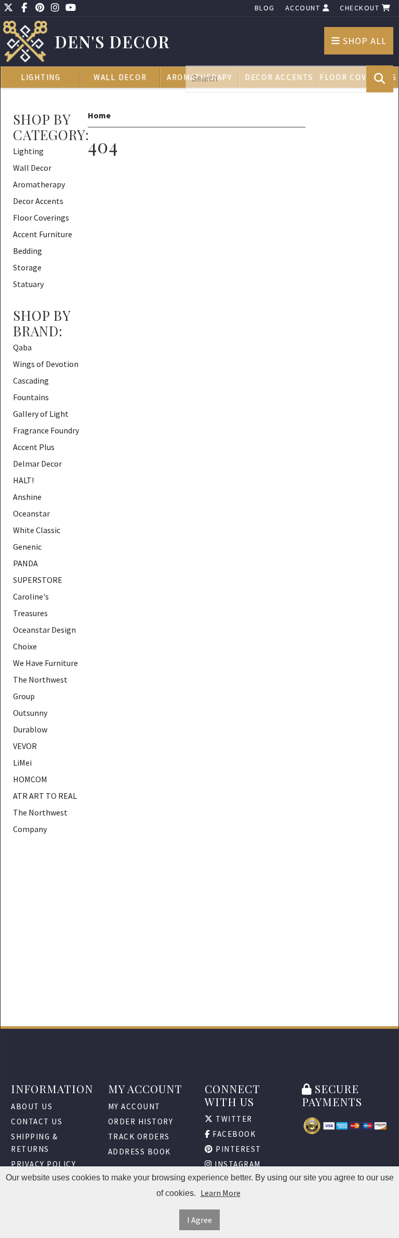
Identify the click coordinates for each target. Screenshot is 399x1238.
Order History (141, 1121)
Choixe (25, 646)
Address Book (139, 1152)
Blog (265, 7)
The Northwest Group (40, 687)
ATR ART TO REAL (45, 796)
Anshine (27, 497)
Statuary (28, 284)
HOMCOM (30, 779)
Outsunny (30, 713)
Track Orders (139, 1136)
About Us (31, 1106)
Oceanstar (31, 513)
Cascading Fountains (31, 388)
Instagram (236, 1164)
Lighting (41, 77)
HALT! (23, 480)
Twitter (233, 1119)
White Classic (36, 530)
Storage (27, 267)
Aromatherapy (39, 184)
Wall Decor (120, 77)
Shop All (363, 41)
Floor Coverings (41, 217)
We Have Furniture (45, 663)
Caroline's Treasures (31, 604)
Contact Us (36, 1121)
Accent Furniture (42, 234)
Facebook (233, 1134)
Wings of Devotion (45, 364)
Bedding (27, 251)
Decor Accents (38, 201)
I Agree (199, 1220)
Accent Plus (34, 447)
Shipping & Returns (34, 1143)
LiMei (22, 762)
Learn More (221, 1193)
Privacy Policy (43, 1164)
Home (99, 115)
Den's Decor (112, 42)
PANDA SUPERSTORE (37, 571)
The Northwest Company (40, 820)
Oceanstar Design (44, 629)
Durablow (30, 729)
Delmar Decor (37, 463)
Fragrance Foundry (46, 430)
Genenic (27, 546)
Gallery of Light (41, 414)
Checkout (361, 7)
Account (304, 7)
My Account (134, 1106)
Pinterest (237, 1149)
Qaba (22, 347)
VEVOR (25, 746)
